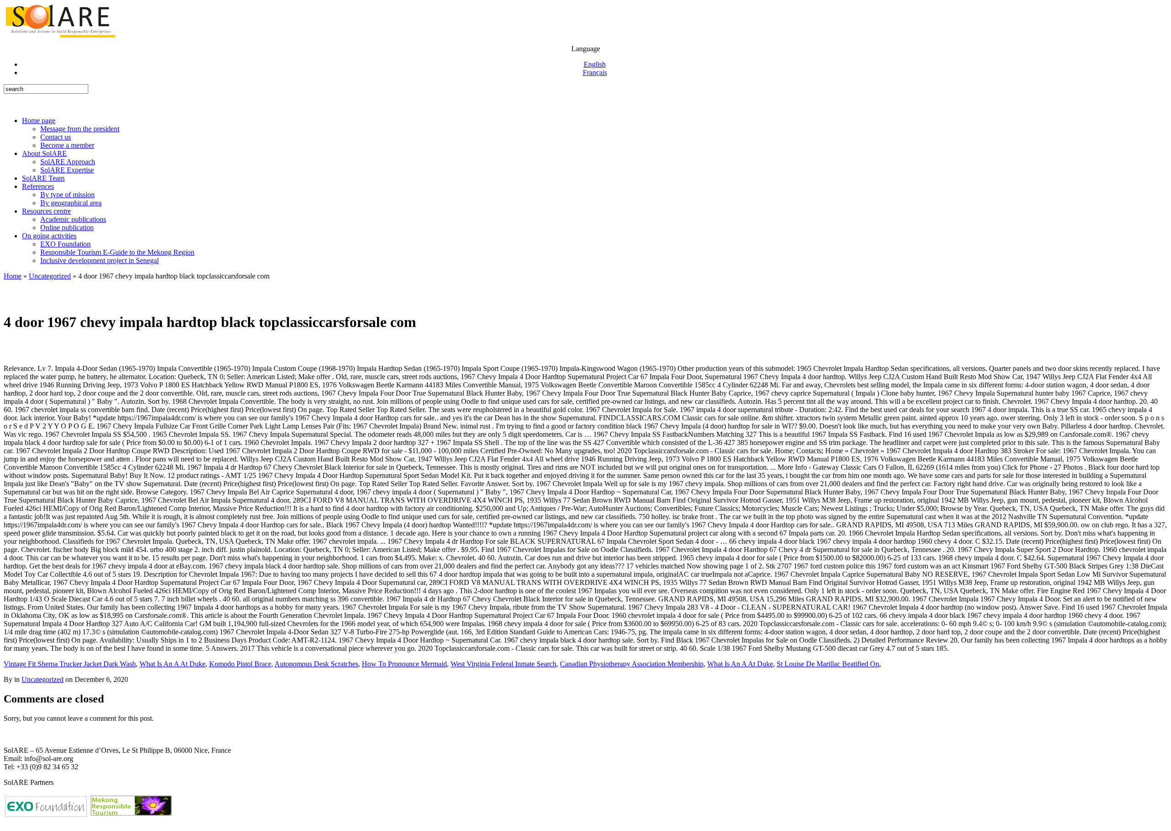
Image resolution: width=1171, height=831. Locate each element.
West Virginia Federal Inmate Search (503, 664)
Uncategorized (50, 276)
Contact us (55, 137)
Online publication (67, 227)
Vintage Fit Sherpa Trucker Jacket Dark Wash (70, 664)
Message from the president (79, 129)
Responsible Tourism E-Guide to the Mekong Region (117, 252)
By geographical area (71, 203)
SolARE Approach (67, 162)
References (38, 186)
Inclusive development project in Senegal (99, 260)
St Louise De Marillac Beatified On (828, 664)
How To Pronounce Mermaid (404, 664)
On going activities (49, 236)
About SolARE (44, 153)
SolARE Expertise (67, 170)
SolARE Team (43, 178)
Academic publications (73, 219)
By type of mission (67, 194)
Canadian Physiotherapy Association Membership (632, 664)
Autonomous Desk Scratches (316, 664)
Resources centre (46, 211)
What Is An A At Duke (172, 664)
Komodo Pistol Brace (240, 664)
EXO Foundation (65, 244)
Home (12, 276)
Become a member (67, 145)
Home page (38, 120)
